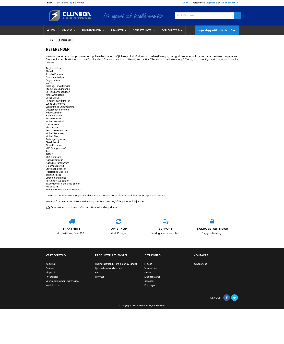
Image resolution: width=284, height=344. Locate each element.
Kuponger (149, 285)
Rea (97, 272)
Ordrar (148, 272)
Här (48, 207)
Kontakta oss (53, 285)
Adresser (149, 281)
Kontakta (201, 255)
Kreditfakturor (152, 276)
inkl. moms (78, 2)
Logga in (210, 2)
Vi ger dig (51, 272)
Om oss (50, 268)
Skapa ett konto (229, 2)
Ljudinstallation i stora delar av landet (116, 264)
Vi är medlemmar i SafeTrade (62, 281)
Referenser (52, 276)
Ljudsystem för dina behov (110, 268)
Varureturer (150, 268)
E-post (148, 264)
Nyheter (99, 276)
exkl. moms (62, 2)
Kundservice (200, 264)
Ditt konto (152, 255)
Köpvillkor (51, 264)
